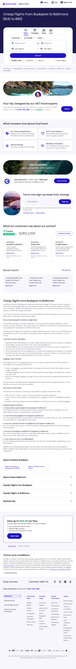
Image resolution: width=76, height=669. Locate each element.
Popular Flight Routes (11, 605)
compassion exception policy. (60, 569)
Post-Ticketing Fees (67, 622)
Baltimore (60, 69)
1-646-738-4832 (23, 110)
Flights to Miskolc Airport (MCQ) (36, 467)
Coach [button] (39, 38)
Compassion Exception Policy (68, 630)
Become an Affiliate (55, 618)
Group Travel (31, 622)
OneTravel (7, 69)
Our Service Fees (67, 616)
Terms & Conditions (67, 608)
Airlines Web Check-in (43, 609)
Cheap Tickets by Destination (10, 610)
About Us (54, 603)
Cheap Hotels (29, 609)
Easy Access (10, 581)
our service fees (8, 565)
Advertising (55, 614)
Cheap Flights (18, 69)
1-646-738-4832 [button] (33, 589)
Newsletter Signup (55, 623)
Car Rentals (31, 614)
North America (30, 69)
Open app (14, 536)
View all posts (66, 270)
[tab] (26, 31)
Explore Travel (23, 4)
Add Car (41, 60)
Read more (9, 285)
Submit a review (64, 233)
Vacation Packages (30, 618)
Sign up (65, 201)
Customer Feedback (54, 610)
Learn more (38, 171)
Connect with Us (38, 581)
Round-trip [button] (15, 38)
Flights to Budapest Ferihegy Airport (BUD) (12, 467)
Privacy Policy (40, 213)
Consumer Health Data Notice (68, 638)
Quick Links (8, 596)
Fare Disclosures (11, 573)
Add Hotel (29, 60)
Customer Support (42, 604)
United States (41, 69)
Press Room (55, 606)
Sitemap (30, 625)
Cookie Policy (68, 604)
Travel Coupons (42, 622)
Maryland (52, 69)
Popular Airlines (9, 601)
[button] (44, 2)
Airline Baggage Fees (42, 616)
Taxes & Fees (68, 612)
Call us (67, 109)
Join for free (61, 181)
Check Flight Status (43, 628)
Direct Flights (61, 60)
